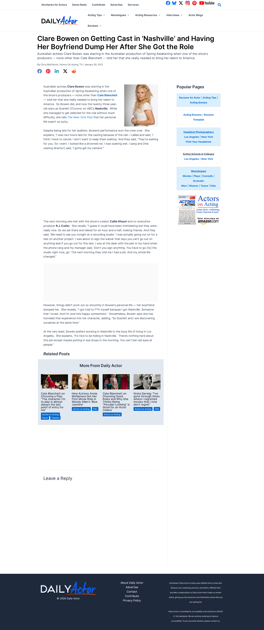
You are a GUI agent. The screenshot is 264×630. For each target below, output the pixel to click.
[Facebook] (39, 71)
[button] (220, 5)
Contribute (132, 596)
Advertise (132, 587)
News (45, 417)
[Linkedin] (56, 71)
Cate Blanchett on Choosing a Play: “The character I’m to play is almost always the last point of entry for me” (53, 402)
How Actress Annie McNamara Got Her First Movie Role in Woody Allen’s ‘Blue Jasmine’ (84, 399)
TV (80, 64)
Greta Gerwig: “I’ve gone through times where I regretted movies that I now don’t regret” (147, 399)
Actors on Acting (69, 64)
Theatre (55, 417)
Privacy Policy (132, 600)
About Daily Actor (132, 582)
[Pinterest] (48, 71)
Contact (132, 591)
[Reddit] (74, 71)
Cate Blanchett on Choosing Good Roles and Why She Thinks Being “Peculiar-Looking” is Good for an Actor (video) (116, 402)
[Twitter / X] (65, 71)
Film (95, 409)
